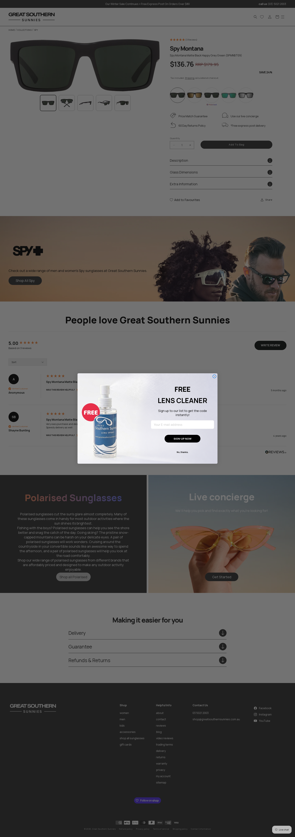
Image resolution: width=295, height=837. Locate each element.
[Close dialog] (214, 376)
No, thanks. (182, 452)
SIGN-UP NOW (183, 438)
